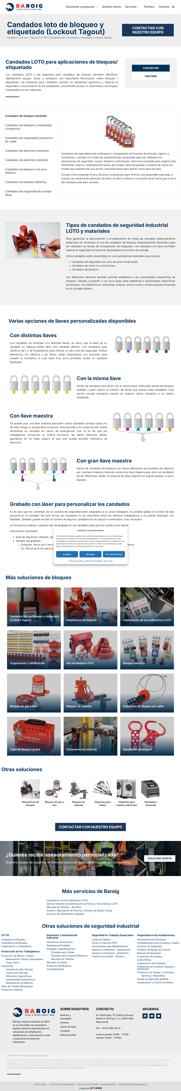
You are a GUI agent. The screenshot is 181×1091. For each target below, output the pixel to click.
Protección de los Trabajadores (20, 951)
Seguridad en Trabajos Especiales (112, 935)
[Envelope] (158, 1015)
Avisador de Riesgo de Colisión (154, 949)
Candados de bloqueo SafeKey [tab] (26, 182)
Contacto (164, 6)
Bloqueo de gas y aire (23, 706)
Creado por (84, 1088)
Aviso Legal (108, 561)
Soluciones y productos (80, 6)
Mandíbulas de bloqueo (137, 749)
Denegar (90, 554)
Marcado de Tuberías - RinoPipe (64, 907)
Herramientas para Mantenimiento (110, 946)
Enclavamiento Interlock (81, 749)
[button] (173, 7)
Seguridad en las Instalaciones (156, 935)
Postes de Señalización (59, 965)
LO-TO (5, 935)
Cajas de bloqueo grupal (25, 749)
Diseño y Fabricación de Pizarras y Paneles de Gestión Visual (79, 910)
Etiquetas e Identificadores (61, 948)
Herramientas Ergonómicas (20, 979)
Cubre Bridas (144, 959)
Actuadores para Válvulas (19, 969)
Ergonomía (7, 966)
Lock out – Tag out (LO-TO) (32, 37)
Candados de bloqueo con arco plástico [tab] (26, 171)
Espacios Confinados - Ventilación (110, 953)
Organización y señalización (27, 663)
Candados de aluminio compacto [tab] (27, 150)
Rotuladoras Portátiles (58, 945)
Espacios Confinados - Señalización (111, 949)
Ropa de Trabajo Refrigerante (17, 986)
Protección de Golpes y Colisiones (155, 972)
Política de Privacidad (93, 561)
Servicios (130, 6)
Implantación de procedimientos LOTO (147, 620)
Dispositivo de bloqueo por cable (143, 706)
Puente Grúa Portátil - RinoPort (108, 956)
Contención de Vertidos (149, 956)
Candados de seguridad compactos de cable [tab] (29, 139)
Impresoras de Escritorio (60, 942)
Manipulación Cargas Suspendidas (24, 959)
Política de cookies (75, 561)
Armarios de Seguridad (149, 946)
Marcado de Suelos (57, 962)
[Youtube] (151, 1015)
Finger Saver (12, 962)
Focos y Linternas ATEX (104, 942)
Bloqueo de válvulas (79, 706)
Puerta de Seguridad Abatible (152, 979)
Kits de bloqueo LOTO (80, 663)
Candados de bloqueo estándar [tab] (26, 116)
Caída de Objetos (101, 939)
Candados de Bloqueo (13, 939)
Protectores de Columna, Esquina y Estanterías (156, 967)
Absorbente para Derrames (151, 939)
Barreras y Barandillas (153, 975)
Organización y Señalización (16, 946)
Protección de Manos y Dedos (17, 955)
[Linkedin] (145, 1015)
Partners (149, 6)
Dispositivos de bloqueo (81, 620)
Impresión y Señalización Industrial (62, 936)
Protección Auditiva (11, 989)
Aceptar (67, 554)
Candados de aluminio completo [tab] (26, 160)
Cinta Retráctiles (55, 969)
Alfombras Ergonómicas (19, 976)
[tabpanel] (118, 150)
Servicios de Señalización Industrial (65, 913)
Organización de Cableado (151, 963)
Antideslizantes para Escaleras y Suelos (158, 942)
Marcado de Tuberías (62, 959)
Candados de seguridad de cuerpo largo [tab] (28, 193)
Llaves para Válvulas (17, 972)
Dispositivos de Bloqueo (14, 942)
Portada (11, 37)
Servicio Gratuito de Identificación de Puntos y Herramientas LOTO (82, 903)
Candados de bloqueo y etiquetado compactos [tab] (28, 127)
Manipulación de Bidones (19, 982)
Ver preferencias (113, 554)
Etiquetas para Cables (63, 952)
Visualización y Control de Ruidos (155, 982)
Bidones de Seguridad (149, 953)
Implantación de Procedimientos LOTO (67, 900)
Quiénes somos (111, 6)
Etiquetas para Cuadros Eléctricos (69, 955)
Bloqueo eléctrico (134, 663)
